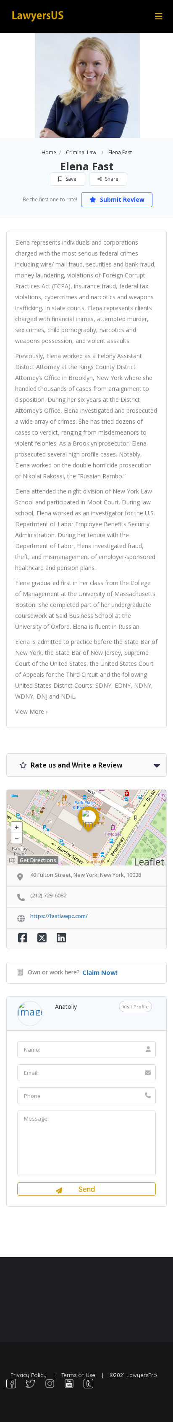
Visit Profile (135, 1006)
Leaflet (149, 861)
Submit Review (121, 199)
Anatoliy (66, 1006)
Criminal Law (81, 152)
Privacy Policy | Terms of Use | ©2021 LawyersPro (83, 1375)
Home (49, 152)
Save (70, 178)
